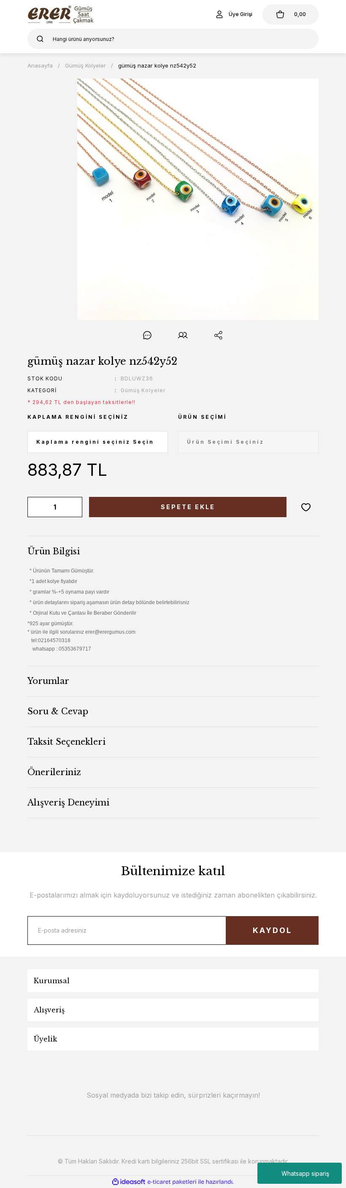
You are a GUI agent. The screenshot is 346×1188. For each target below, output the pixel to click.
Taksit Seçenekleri (66, 742)
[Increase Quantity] (74, 507)
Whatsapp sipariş (305, 1173)
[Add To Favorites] (306, 507)
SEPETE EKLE (188, 506)
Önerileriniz (54, 772)
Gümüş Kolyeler (143, 390)
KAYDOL (272, 930)
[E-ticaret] (172, 1182)
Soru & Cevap (57, 711)
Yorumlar (48, 681)
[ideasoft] (129, 1182)
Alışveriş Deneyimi (68, 802)
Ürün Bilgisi (53, 551)
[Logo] (61, 14)
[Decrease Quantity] (35, 507)
